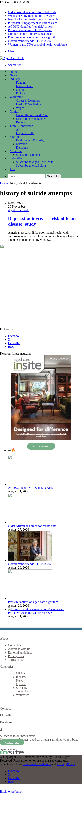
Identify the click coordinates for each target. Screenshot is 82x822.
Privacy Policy (17, 656)
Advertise (16, 151)
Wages (20, 108)
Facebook (6, 722)
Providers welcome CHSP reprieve (30, 30)
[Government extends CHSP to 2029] (30, 560)
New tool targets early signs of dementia (33, 19)
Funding (21, 82)
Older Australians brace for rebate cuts (32, 12)
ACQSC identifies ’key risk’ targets (30, 26)
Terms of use (16, 659)
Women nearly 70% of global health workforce (37, 44)
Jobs (12, 169)
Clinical (14, 111)
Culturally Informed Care (32, 115)
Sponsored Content (28, 154)
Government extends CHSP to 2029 (30, 41)
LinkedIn (6, 715)
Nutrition (21, 144)
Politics (20, 93)
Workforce (16, 97)
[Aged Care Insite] (12, 58)
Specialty (15, 136)
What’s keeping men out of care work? (32, 15)
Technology (23, 691)
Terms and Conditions (37, 764)
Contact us (14, 645)
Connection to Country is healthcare (30, 33)
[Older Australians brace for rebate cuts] (30, 522)
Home (4, 183)
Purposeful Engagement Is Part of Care (32, 23)
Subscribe (16, 158)
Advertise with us (19, 649)
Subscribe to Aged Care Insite (34, 162)
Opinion (21, 89)
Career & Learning (28, 100)
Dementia (22, 147)
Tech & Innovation (21, 126)
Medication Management (31, 118)
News (13, 75)
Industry (15, 79)
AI (17, 129)
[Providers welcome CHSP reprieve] (36, 609)
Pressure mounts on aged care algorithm (33, 37)
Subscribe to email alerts (31, 165)
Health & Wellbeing (28, 104)
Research (21, 122)
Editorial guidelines (20, 652)
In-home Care (24, 86)
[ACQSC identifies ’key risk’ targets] (30, 484)
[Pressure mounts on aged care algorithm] (30, 598)
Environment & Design (30, 140)
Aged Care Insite (18, 210)
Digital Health (25, 133)
